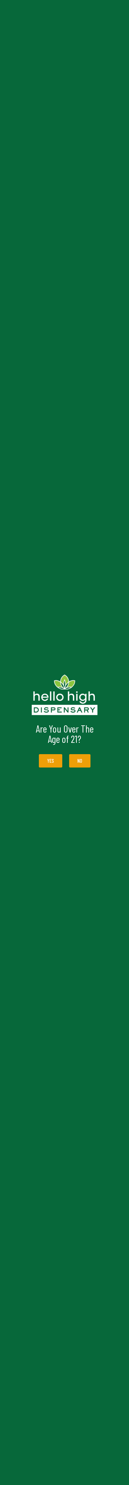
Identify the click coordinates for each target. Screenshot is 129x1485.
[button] (79, 761)
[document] (64, 742)
